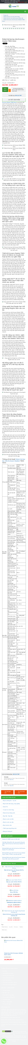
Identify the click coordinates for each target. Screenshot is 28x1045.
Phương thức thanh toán (8, 975)
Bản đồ (11, 779)
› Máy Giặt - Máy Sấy (7, 816)
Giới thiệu (5, 971)
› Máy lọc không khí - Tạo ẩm (9, 800)
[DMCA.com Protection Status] (6, 1031)
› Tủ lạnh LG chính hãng (8, 809)
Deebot (21, 926)
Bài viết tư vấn (6, 992)
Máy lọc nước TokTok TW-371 (14, 881)
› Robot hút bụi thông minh (8, 812)
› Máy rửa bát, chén (7, 825)
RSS (26, 2)
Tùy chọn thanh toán (21, 792)
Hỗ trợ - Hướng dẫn (7, 1001)
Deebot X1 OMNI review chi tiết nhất (10, 839)
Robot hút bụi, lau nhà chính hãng (12, 16)
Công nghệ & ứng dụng (8, 995)
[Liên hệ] (3, 1041)
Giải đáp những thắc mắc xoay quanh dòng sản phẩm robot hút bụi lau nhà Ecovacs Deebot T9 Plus (13, 844)
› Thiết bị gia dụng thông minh (9, 828)
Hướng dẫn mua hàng (8, 973)
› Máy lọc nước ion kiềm (8, 819)
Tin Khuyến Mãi (6, 999)
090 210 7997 (18, 95)
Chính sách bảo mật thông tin (10, 984)
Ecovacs (16, 926)
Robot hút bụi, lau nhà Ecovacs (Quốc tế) (13, 18)
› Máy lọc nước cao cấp (7, 822)
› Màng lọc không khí (7, 831)
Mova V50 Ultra (14, 892)
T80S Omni (4, 929)
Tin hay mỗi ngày (7, 1004)
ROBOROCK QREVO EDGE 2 (14, 902)
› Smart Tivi (5, 806)
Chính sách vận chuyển (8, 977)
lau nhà (10, 926)
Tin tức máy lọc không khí (9, 997)
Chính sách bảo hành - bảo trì (10, 982)
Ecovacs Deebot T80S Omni (9, 102)
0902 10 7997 (8, 1019)
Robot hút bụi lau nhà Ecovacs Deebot (13, 460)
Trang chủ (5, 15)
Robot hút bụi (5, 926)
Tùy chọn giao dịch (8, 792)
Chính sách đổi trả (7, 980)
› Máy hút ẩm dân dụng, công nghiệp (11, 803)
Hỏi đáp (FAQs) (6, 990)
